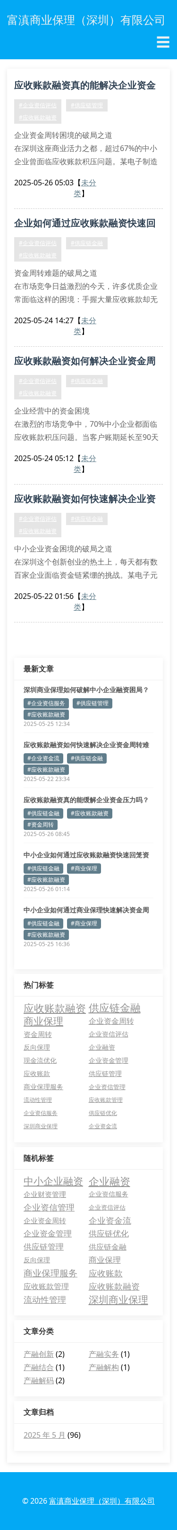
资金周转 (38, 1034)
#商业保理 (84, 868)
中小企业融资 (53, 1180)
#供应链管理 (87, 105)
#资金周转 (40, 825)
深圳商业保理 (41, 1126)
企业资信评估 (108, 1033)
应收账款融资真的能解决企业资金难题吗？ (85, 87)
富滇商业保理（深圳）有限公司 (102, 1501)
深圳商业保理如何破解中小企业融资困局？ (86, 689)
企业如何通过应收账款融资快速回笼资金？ (85, 224)
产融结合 (39, 1367)
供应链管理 (105, 1073)
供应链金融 (115, 1007)
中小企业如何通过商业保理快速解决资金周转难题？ (86, 910)
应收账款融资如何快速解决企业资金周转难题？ (85, 500)
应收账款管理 (106, 1100)
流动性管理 (38, 1100)
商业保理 (43, 1021)
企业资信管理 (107, 1087)
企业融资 (102, 1047)
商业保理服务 (43, 1086)
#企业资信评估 (38, 105)
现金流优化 (40, 1060)
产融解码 (39, 1380)
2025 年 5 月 (45, 1435)
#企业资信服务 (46, 703)
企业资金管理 (108, 1060)
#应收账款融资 (38, 117)
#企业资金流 (43, 758)
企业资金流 (103, 1126)
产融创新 (39, 1354)
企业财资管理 (45, 1194)
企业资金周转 (111, 1020)
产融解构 (104, 1367)
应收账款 (37, 1073)
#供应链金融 (87, 243)
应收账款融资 (55, 1007)
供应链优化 (103, 1113)
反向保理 (37, 1047)
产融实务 (104, 1354)
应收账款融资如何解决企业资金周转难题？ (85, 362)
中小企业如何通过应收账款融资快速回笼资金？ (86, 855)
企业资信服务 (41, 1113)
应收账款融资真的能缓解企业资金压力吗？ (86, 799)
